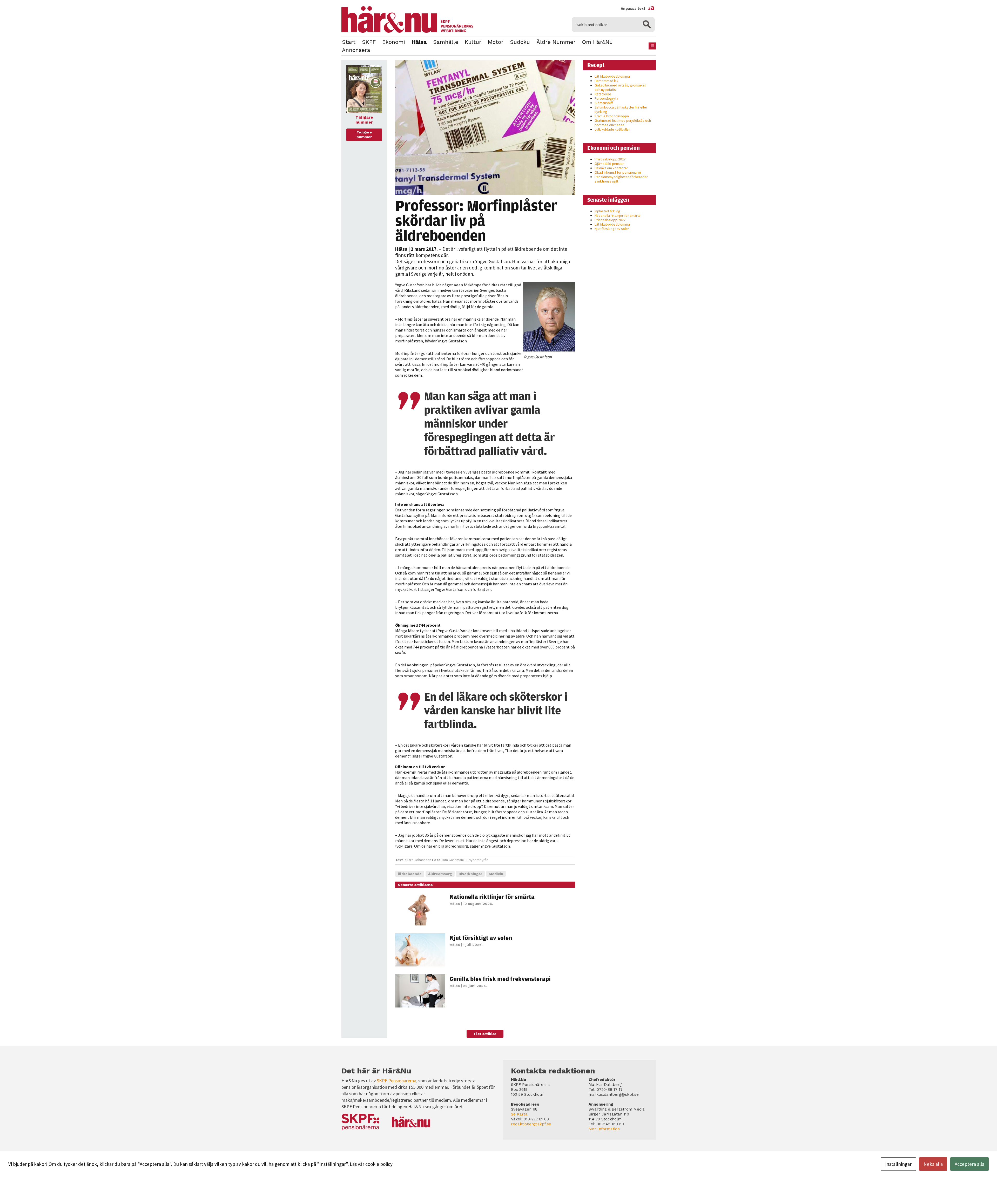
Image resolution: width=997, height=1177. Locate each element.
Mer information (604, 1129)
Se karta (519, 1114)
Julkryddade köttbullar (612, 129)
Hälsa (419, 42)
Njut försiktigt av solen (481, 938)
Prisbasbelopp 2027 (610, 159)
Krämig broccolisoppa (612, 116)
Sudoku (520, 42)
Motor (495, 42)
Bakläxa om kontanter (611, 168)
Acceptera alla (969, 1164)
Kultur (473, 42)
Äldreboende (410, 874)
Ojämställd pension (609, 163)
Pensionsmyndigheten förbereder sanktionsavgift (621, 179)
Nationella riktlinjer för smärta (492, 897)
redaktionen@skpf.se (531, 1124)
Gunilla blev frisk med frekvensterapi (500, 979)
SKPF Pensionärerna (396, 1081)
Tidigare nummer (364, 134)
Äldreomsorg (440, 874)
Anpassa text (638, 8)
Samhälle (445, 42)
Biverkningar (470, 874)
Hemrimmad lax (606, 80)
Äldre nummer (556, 42)
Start (348, 42)
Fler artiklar (485, 1034)
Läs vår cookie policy (371, 1164)
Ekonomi (393, 42)
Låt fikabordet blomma (612, 76)
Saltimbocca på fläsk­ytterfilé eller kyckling (621, 109)
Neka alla (933, 1164)
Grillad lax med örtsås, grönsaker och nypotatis (620, 87)
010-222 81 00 (536, 1119)
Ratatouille (603, 94)
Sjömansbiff (604, 102)
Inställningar (898, 1164)
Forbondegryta (606, 98)
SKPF (369, 42)
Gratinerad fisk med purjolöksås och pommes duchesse (623, 122)
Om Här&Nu (597, 42)
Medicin (496, 874)
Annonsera (356, 50)
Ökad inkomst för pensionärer (618, 172)
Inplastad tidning (607, 211)
